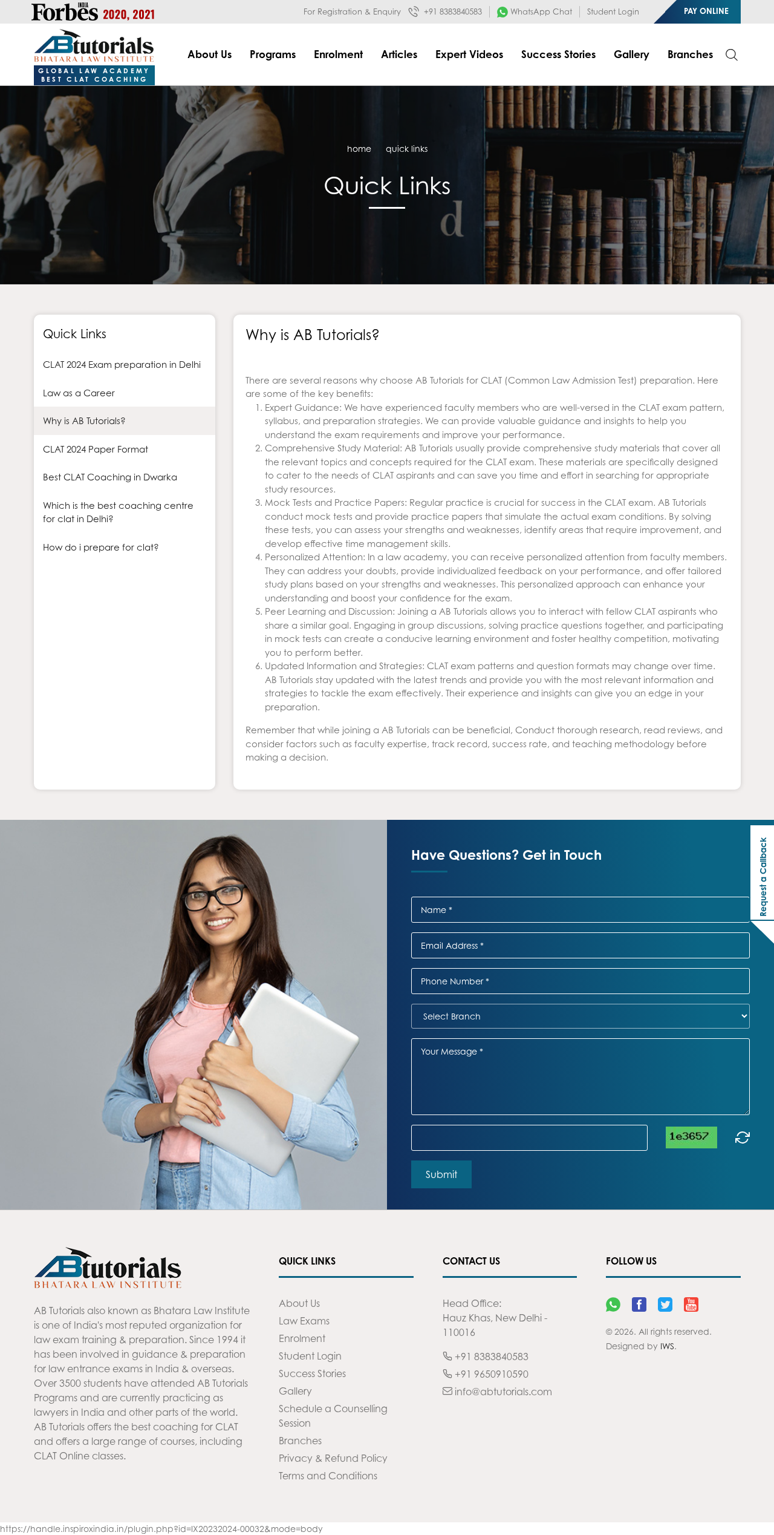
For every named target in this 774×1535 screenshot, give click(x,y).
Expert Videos (469, 54)
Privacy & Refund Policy (333, 1458)
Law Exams (304, 1321)
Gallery (631, 54)
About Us (209, 54)
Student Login (613, 11)
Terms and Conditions (328, 1476)
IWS (667, 1346)
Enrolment (338, 54)
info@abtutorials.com (502, 1392)
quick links (407, 148)
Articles (399, 54)
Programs (273, 54)
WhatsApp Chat (540, 11)
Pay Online (706, 11)
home (359, 148)
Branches (690, 54)
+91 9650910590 (490, 1374)
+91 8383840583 (451, 11)
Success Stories (558, 54)
